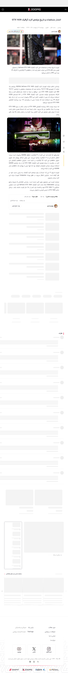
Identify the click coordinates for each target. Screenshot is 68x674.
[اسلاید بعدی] (2, 591)
